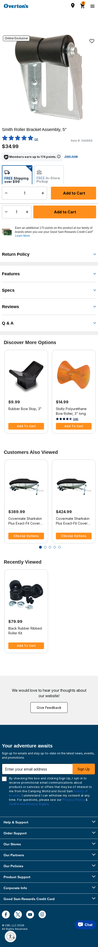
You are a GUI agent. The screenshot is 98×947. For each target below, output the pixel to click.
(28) (75, 419)
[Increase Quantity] (28, 212)
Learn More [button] (22, 235)
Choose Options (26, 536)
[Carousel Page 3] (50, 547)
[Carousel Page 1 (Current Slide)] (40, 547)
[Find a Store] (72, 5)
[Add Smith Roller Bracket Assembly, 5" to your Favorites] (91, 41)
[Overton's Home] (16, 6)
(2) (36, 139)
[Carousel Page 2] (45, 547)
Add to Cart (64, 212)
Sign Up (84, 769)
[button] (55, 232)
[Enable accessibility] (10, 936)
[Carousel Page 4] (55, 547)
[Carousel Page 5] (59, 547)
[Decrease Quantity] (5, 212)
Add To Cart (26, 426)
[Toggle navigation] (92, 6)
